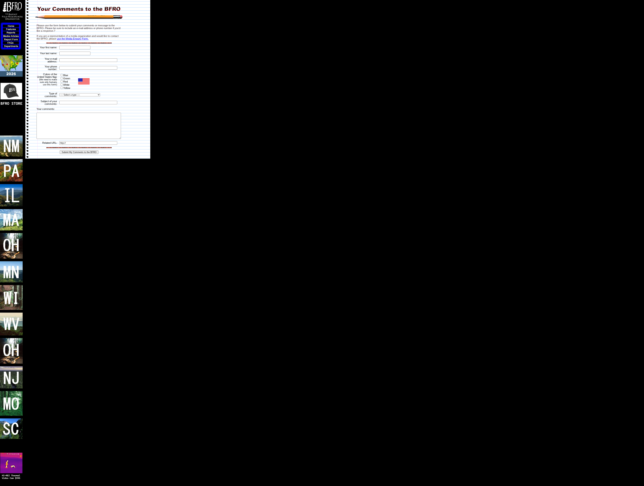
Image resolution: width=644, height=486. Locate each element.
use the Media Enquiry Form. (73, 38)
